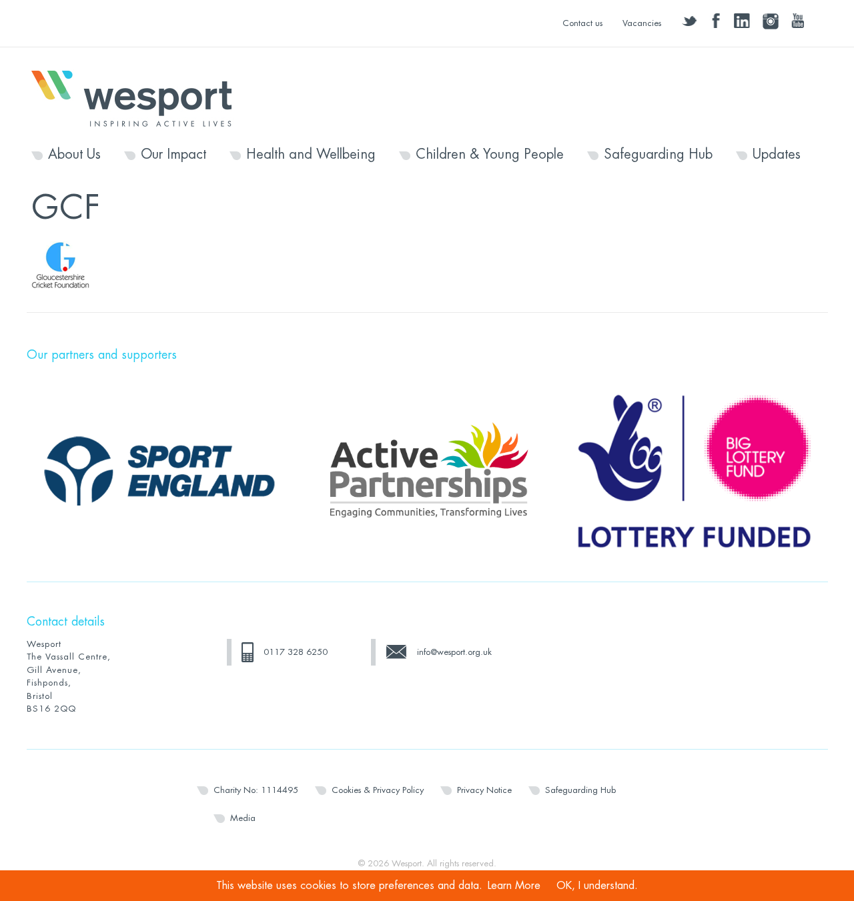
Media (243, 818)
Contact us (582, 23)
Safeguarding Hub (658, 154)
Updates (777, 154)
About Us (74, 154)
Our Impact (173, 154)
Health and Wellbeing (311, 154)
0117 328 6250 (296, 652)
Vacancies (641, 23)
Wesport (138, 97)
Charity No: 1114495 (256, 790)
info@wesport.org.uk (454, 652)
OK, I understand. (597, 885)
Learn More (514, 885)
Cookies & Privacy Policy (378, 790)
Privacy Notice (484, 790)
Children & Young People (490, 154)
